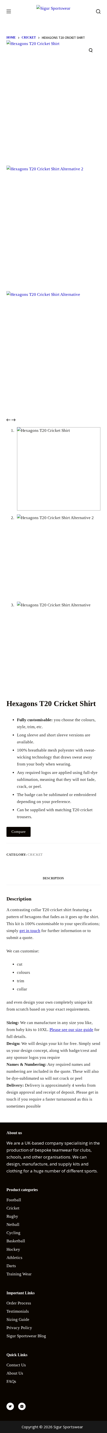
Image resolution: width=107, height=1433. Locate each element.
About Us (14, 1373)
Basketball (15, 1241)
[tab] (53, 878)
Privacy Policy (19, 1327)
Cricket (35, 854)
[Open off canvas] (8, 11)
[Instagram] (22, 1406)
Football (13, 1200)
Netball (12, 1224)
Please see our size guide (71, 1029)
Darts (11, 1265)
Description (53, 878)
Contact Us (16, 1365)
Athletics (14, 1257)
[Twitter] (10, 1406)
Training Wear (19, 1274)
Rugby (12, 1216)
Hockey (13, 1249)
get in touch (29, 930)
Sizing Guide (17, 1319)
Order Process (18, 1303)
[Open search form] (98, 11)
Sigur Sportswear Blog (26, 1336)
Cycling (13, 1232)
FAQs (11, 1381)
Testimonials (17, 1311)
